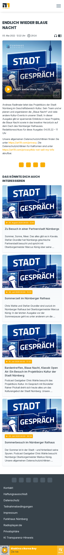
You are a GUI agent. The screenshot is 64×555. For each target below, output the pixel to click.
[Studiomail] (42, 480)
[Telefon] (49, 480)
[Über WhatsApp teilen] (35, 164)
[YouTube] (28, 480)
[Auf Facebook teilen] (21, 164)
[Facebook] (14, 480)
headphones (55, 35)
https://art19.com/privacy (22, 142)
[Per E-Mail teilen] (42, 164)
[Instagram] (21, 480)
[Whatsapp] (35, 480)
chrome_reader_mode (60, 35)
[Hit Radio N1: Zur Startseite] (28, 6)
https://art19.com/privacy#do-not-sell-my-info (28, 149)
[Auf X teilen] (28, 164)
